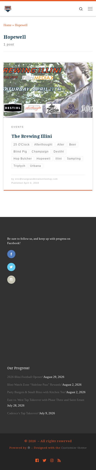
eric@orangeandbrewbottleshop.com (36, 179)
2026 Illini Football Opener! (25, 377)
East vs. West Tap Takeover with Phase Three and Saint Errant (45, 400)
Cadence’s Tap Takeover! (23, 413)
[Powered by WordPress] (28, 447)
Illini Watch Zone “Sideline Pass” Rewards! (34, 384)
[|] (7, 8)
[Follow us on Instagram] (52, 460)
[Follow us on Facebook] (37, 460)
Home (7, 25)
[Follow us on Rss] (59, 460)
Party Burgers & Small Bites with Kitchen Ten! (36, 392)
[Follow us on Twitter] (44, 460)
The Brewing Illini (31, 136)
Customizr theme (74, 447)
